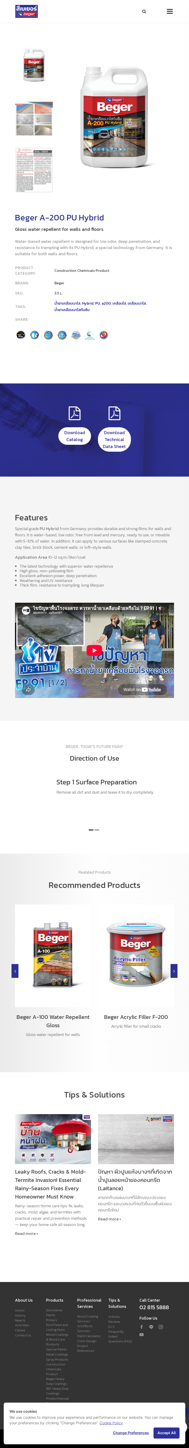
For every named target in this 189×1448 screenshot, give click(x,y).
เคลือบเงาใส (137, 303)
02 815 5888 (154, 1307)
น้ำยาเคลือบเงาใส (67, 303)
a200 (106, 303)
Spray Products (57, 1359)
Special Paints (56, 1349)
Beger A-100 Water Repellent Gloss (53, 1021)
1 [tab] (91, 830)
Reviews (114, 1321)
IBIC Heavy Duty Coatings (57, 1391)
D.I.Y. (111, 1326)
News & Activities (22, 1323)
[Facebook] (141, 1327)
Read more (25, 1233)
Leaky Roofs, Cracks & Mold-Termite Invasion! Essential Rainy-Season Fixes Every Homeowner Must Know (50, 1184)
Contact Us (23, 1335)
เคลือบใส (119, 303)
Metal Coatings (57, 1354)
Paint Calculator (89, 1336)
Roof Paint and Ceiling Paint (57, 1327)
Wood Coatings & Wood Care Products (57, 1339)
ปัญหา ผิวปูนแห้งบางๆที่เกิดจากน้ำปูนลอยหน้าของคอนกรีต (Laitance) (135, 1180)
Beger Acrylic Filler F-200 (136, 1017)
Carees (20, 1330)
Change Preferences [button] (131, 1432)
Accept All (166, 1432)
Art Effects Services (85, 1328)
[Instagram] (161, 1327)
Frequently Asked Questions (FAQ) (120, 1336)
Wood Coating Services (87, 1319)
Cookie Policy (111, 1423)
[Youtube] (141, 1335)
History (20, 1315)
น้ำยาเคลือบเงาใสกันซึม (72, 309)
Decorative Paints (54, 1312)
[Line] (151, 1327)
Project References (85, 1348)
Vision (19, 1310)
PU (97, 303)
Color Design (86, 1341)
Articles (114, 1316)
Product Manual (57, 1398)
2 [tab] (96, 830)
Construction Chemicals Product (55, 1369)
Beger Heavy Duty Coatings (56, 1381)
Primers (51, 1320)
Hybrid (88, 303)
